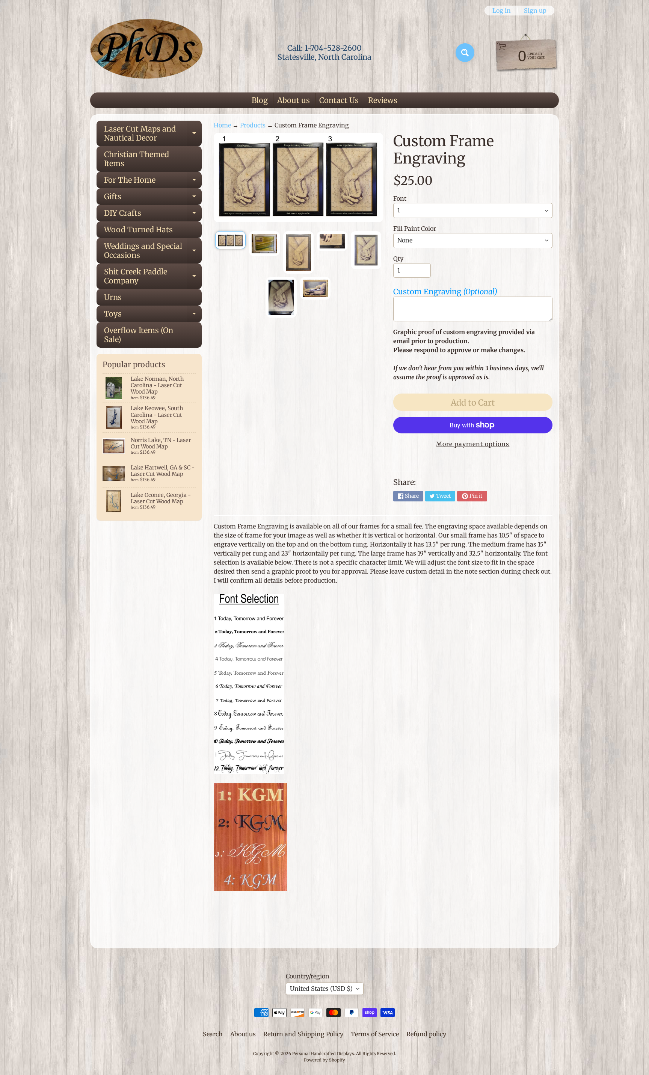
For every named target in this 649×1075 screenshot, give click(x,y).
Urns (113, 297)
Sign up (535, 11)
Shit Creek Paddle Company (153, 276)
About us (293, 100)
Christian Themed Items (136, 159)
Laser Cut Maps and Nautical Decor (153, 134)
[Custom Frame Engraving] (230, 240)
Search (213, 1034)
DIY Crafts (153, 214)
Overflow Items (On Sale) (138, 335)
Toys (153, 315)
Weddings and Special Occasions (153, 251)
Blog (260, 100)
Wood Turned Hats (138, 229)
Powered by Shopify (324, 1060)
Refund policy (426, 1034)
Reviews (382, 100)
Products (253, 125)
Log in (501, 11)
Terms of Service (375, 1034)
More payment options (472, 444)
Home (222, 125)
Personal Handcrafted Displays (323, 1053)
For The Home (153, 181)
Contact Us (339, 100)
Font (399, 198)
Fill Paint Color (414, 228)
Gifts (153, 198)
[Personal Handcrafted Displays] (146, 52)
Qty (398, 258)
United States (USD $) (321, 988)
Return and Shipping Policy (303, 1034)
